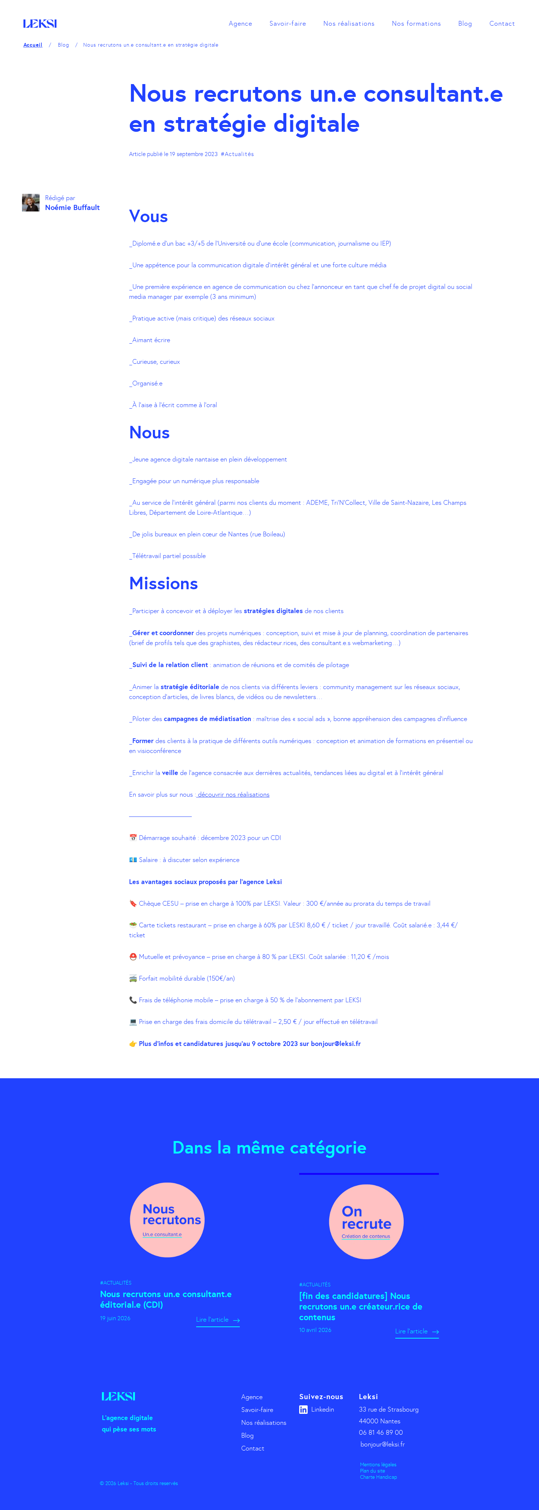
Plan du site (372, 1471)
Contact (502, 23)
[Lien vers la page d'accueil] (40, 23)
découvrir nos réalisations (233, 794)
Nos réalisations (349, 23)
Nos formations (416, 23)
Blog (465, 23)
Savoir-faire (288, 23)
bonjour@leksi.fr (382, 1444)
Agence (240, 23)
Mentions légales (378, 1465)
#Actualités (237, 154)
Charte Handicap (378, 1477)
